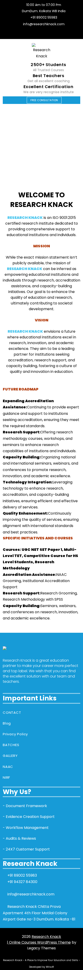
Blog (7, 723)
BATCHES (11, 744)
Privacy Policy (15, 734)
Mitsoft (50, 967)
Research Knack (46, 936)
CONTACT (12, 712)
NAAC (8, 766)
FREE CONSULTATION (44, 100)
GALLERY (10, 755)
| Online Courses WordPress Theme (39, 942)
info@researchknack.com (44, 24)
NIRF (6, 777)
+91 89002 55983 (43, 17)
